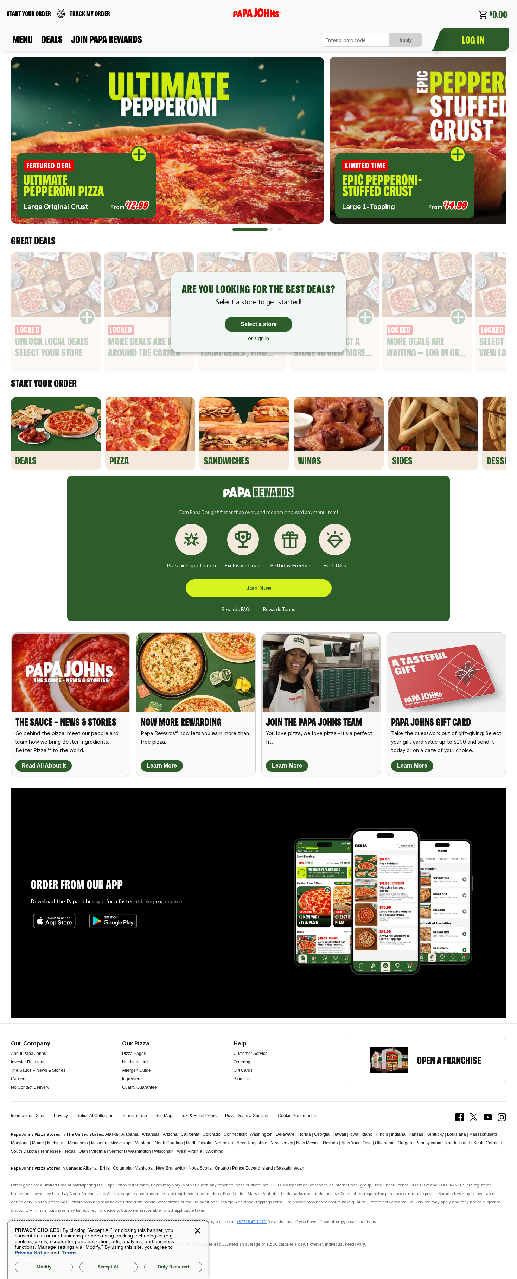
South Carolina (487, 1142)
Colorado (212, 1134)
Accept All (108, 1267)
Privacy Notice (32, 1252)
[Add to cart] (138, 154)
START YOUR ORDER (29, 13)
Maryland (20, 1142)
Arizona (170, 1134)
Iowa (353, 1134)
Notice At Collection (95, 1115)
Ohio (367, 1142)
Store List (242, 1078)
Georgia (322, 1134)
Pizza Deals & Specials (247, 1115)
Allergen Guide (136, 1070)
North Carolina (169, 1142)
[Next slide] (492, 143)
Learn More (162, 766)
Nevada (330, 1142)
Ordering (242, 1062)
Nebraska (224, 1142)
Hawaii (339, 1134)
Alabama (130, 1134)
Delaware (285, 1134)
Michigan (56, 1142)
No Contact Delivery (30, 1087)
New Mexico (308, 1142)
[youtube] (488, 1117)
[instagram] (502, 1117)
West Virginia (189, 1151)
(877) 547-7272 (252, 1221)
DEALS (52, 39)
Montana (143, 1142)
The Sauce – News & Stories (38, 1070)
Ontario (222, 1168)
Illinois (382, 1134)
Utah (83, 1151)
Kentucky (435, 1134)
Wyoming (214, 1151)
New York (350, 1142)
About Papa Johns (28, 1053)
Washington (261, 1134)
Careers (18, 1078)
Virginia (98, 1151)
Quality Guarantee (139, 1087)
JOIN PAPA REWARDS (106, 39)
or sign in (258, 338)
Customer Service (251, 1053)
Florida (304, 1134)
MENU (22, 39)
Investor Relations (28, 1062)
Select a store (259, 324)
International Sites (28, 1115)
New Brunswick (170, 1168)
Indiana (398, 1134)
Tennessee (50, 1151)
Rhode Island (457, 1142)
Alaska (111, 1134)
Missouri (99, 1142)
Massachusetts (483, 1134)
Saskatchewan (290, 1168)
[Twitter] (474, 1117)
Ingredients (132, 1078)
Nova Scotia (200, 1168)
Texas (70, 1151)
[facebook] (459, 1117)
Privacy (61, 1115)
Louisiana (456, 1134)
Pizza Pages (134, 1053)
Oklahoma (385, 1142)
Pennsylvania (428, 1142)
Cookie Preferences (297, 1115)
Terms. (70, 1252)
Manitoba (144, 1168)
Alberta (90, 1168)
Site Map (163, 1115)
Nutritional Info (136, 1062)
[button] (167, 140)
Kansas (416, 1134)
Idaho (367, 1134)
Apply (405, 40)
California (190, 1134)
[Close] (197, 1230)
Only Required (173, 1267)
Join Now (258, 588)
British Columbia (116, 1168)
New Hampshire (251, 1142)
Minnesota (78, 1142)
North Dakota (198, 1142)
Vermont (117, 1151)
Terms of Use (134, 1115)
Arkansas (151, 1134)
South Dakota (24, 1151)
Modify (44, 1267)
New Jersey (281, 1142)
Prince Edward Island (252, 1168)
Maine (38, 1142)
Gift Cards (243, 1070)
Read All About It (43, 766)
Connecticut (235, 1134)
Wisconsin (164, 1151)
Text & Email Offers (199, 1115)
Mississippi (121, 1142)
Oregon (405, 1142)
